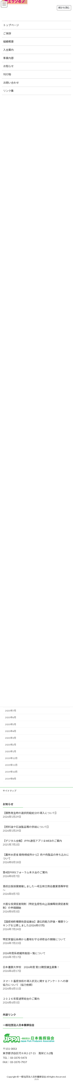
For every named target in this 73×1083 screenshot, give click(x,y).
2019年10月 (11, 772)
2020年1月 (10, 751)
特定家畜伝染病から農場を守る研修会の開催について (34, 939)
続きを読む (64, 7)
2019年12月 (11, 758)
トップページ (11, 25)
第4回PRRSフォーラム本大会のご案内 (25, 872)
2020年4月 (10, 731)
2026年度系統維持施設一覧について (24, 953)
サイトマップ (9, 790)
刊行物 (7, 74)
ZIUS (36, 1079)
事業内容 (8, 58)
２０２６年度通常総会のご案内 (21, 998)
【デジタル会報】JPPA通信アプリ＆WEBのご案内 (32, 840)
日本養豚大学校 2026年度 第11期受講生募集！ (31, 967)
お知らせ (8, 66)
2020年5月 (10, 724)
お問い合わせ (11, 82)
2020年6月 (10, 717)
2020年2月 (10, 744)
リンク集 (8, 90)
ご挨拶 (7, 33)
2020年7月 (10, 710)
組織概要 (8, 41)
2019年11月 (11, 765)
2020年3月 (10, 737)
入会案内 (8, 49)
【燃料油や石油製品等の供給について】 (26, 826)
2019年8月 (10, 778)
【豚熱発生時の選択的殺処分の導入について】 (30, 813)
